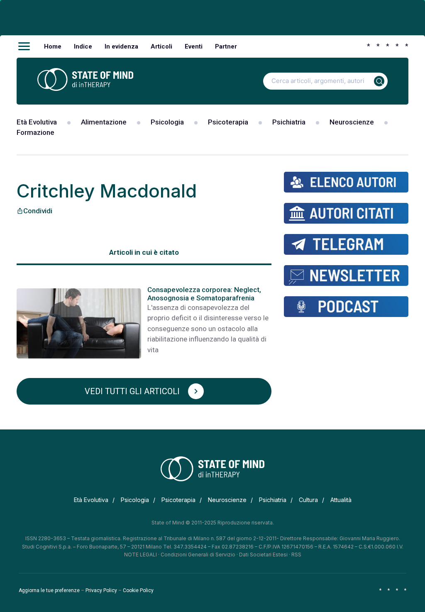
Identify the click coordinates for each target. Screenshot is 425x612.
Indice (83, 46)
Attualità (341, 499)
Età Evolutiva (37, 122)
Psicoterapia (228, 122)
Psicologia (167, 122)
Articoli (161, 46)
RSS (296, 554)
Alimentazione (104, 122)
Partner (226, 46)
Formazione (35, 132)
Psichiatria (288, 122)
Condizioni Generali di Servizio (198, 554)
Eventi (194, 46)
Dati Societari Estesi (263, 554)
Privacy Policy (101, 590)
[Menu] (24, 46)
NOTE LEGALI (140, 554)
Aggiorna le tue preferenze (49, 590)
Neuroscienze (352, 122)
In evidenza (121, 46)
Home (52, 46)
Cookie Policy (138, 590)
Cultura (308, 499)
